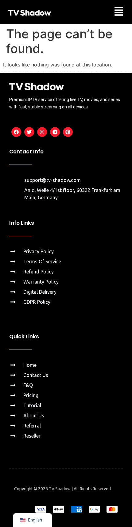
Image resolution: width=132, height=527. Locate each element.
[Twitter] (29, 132)
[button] (119, 12)
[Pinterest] (68, 132)
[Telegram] (55, 132)
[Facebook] (16, 132)
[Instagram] (42, 132)
